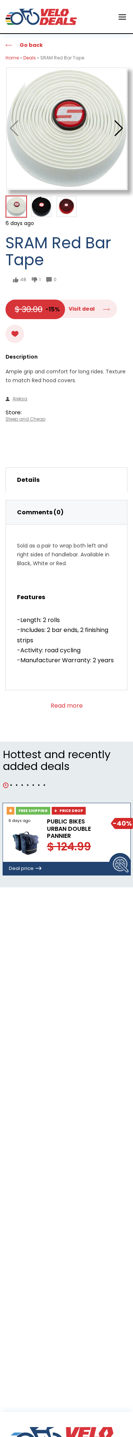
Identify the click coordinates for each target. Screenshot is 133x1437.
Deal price (21, 868)
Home (12, 58)
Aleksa (20, 399)
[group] (66, 128)
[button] (119, 128)
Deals (29, 58)
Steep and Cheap (25, 419)
